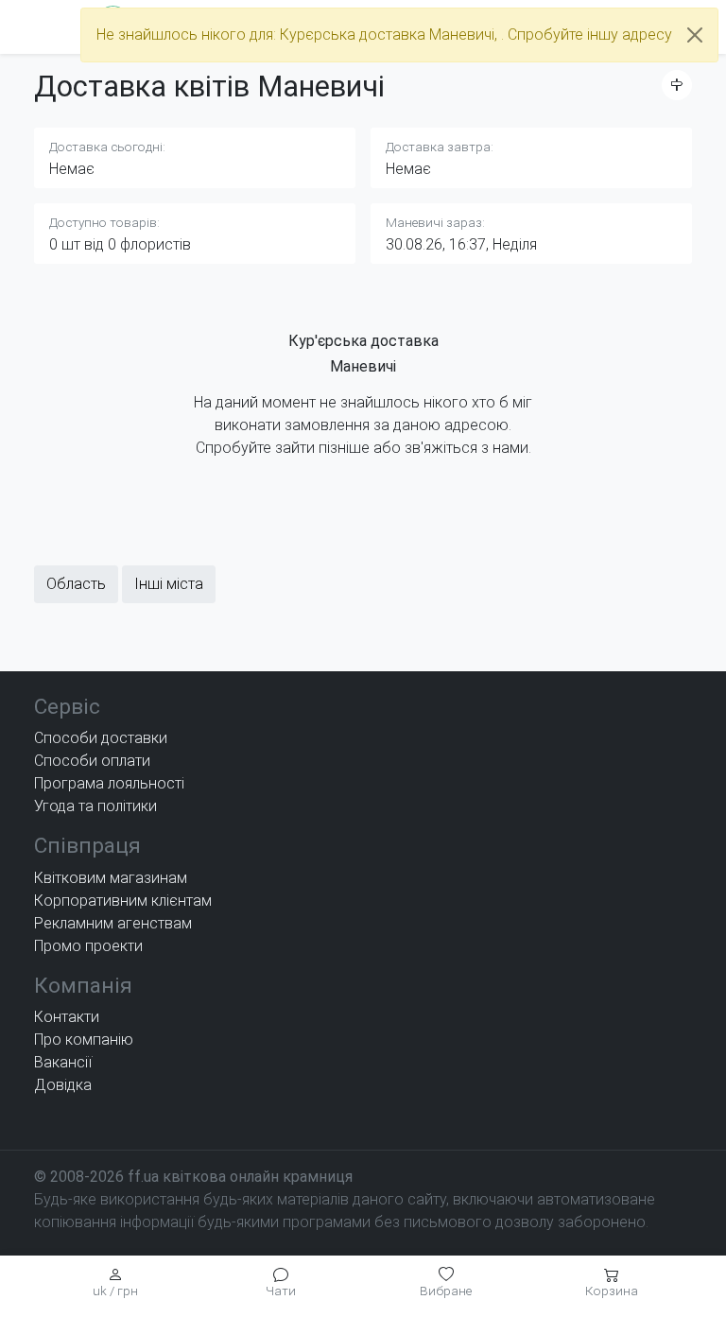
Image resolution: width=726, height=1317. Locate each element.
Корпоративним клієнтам (123, 901)
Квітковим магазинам (110, 878)
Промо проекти (88, 946)
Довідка (63, 1085)
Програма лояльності (109, 783)
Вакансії (63, 1062)
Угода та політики (95, 806)
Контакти (66, 1017)
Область (76, 584)
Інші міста (168, 584)
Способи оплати (92, 761)
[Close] (694, 35)
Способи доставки (100, 738)
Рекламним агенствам (113, 923)
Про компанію (83, 1039)
